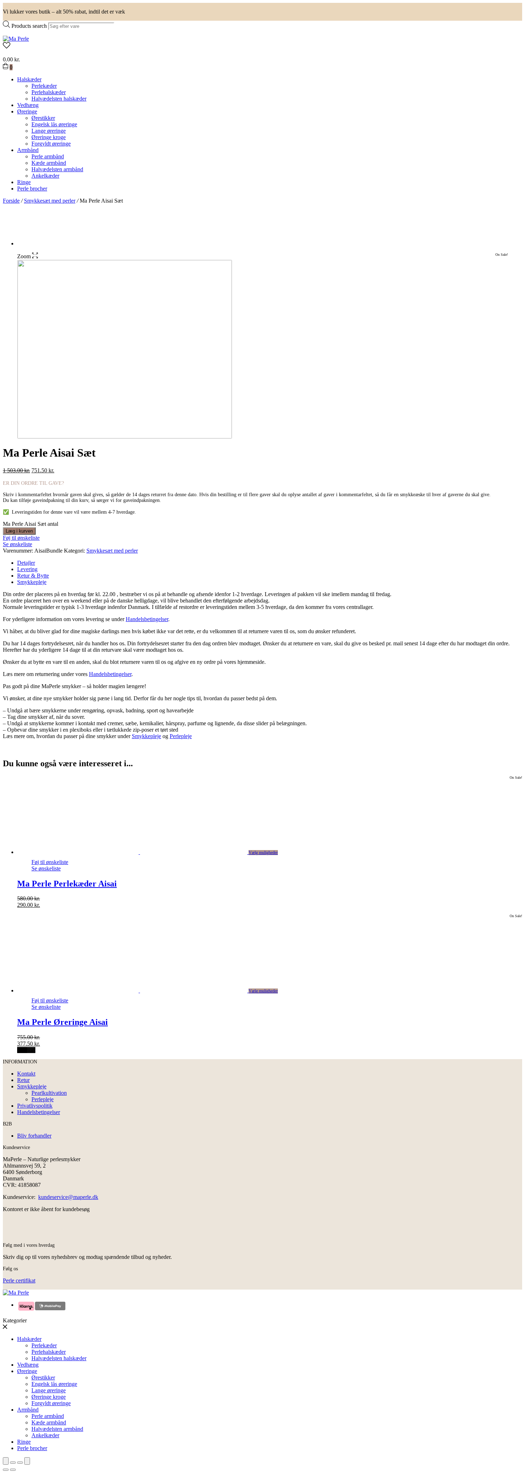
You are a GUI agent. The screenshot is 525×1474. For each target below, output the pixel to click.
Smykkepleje (31, 582)
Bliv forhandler (34, 1136)
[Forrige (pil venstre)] (6, 1470)
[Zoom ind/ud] (27, 1461)
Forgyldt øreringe (51, 144)
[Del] (13, 1463)
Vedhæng (28, 105)
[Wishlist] (262, 46)
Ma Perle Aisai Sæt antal (30, 524)
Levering (27, 569)
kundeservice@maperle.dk (68, 1197)
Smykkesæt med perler (49, 201)
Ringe (24, 182)
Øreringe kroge (48, 137)
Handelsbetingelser (147, 619)
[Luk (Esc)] (6, 1461)
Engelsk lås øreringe (54, 124)
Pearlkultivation (49, 1093)
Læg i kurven (19, 531)
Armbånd (28, 150)
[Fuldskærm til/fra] (20, 1463)
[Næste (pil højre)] (13, 1470)
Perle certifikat (19, 1280)
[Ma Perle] (16, 39)
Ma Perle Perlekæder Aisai (67, 883)
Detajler (26, 563)
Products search (29, 26)
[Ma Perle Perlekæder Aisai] (140, 852)
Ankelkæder (45, 176)
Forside (11, 201)
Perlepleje (181, 736)
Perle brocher (32, 188)
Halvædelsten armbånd (57, 169)
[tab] (269, 563)
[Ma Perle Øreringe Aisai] (140, 990)
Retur (23, 1080)
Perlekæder (44, 86)
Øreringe (27, 111)
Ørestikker (43, 118)
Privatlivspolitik (34, 1106)
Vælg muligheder (263, 852)
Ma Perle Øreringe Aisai (62, 1022)
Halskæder (29, 79)
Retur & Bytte (33, 576)
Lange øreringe (48, 131)
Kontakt (26, 1074)
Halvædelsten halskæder (58, 99)
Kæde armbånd (48, 163)
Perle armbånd (47, 156)
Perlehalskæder (48, 92)
